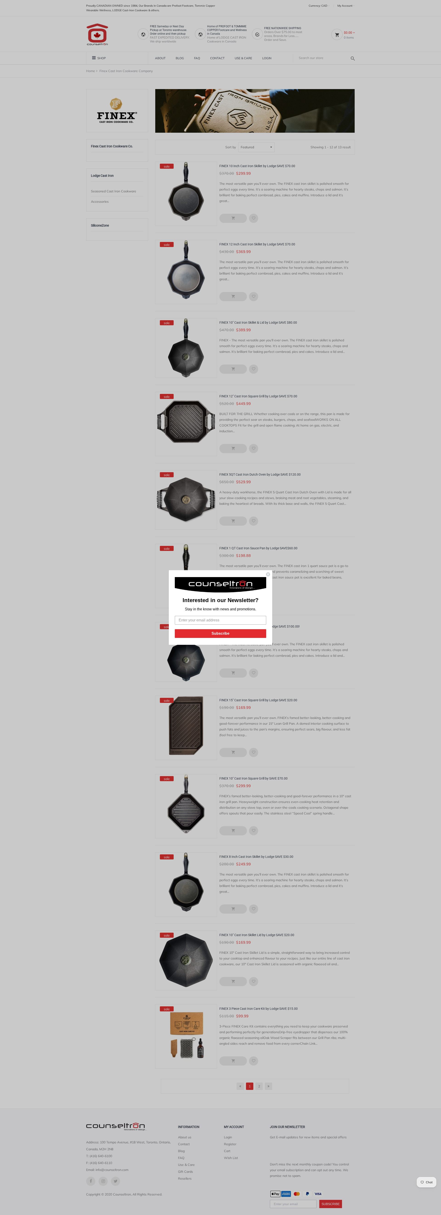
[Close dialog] (268, 574)
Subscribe (220, 633)
